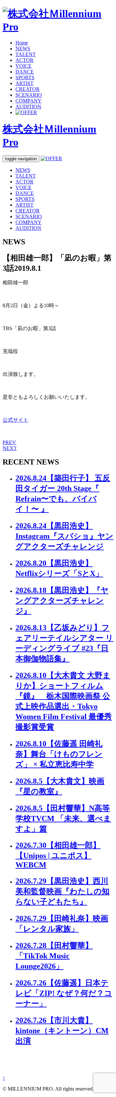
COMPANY (28, 100)
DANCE (24, 71)
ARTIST (24, 83)
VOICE (23, 66)
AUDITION (28, 106)
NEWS (22, 48)
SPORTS (24, 77)
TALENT (25, 54)
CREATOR (27, 89)
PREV (9, 442)
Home (21, 42)
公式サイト (15, 420)
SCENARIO (28, 95)
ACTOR (24, 60)
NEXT (10, 448)
